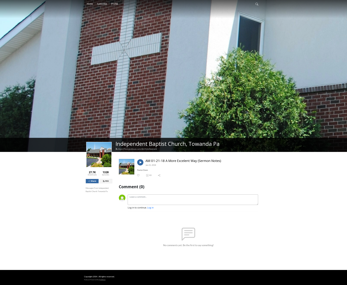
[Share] (159, 175)
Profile (114, 3)
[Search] (256, 4)
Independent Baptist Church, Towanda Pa (167, 143)
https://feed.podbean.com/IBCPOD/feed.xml (137, 149)
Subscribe (102, 3)
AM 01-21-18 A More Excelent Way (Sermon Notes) (183, 161)
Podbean (102, 280)
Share (93, 181)
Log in (150, 207)
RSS (107, 181)
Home (90, 3)
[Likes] (138, 175)
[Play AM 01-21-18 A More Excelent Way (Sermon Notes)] (140, 162)
